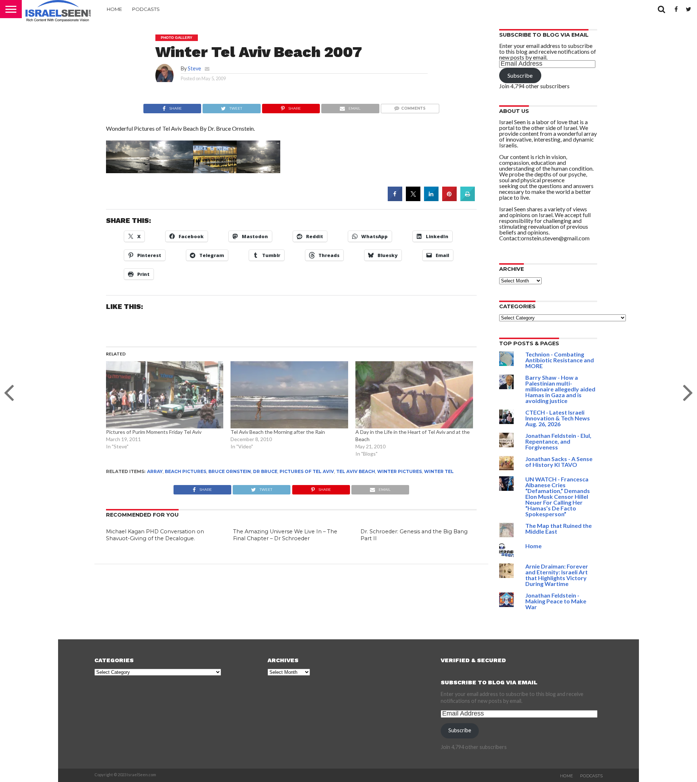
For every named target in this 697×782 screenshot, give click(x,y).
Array (155, 471)
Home (114, 9)
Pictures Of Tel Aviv (307, 471)
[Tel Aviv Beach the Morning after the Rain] (289, 394)
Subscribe (520, 75)
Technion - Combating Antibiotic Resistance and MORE (559, 360)
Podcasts (146, 9)
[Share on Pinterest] (449, 199)
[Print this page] (467, 199)
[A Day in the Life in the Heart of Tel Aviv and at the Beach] (414, 394)
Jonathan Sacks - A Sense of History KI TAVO (558, 461)
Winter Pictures (399, 471)
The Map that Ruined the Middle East (558, 528)
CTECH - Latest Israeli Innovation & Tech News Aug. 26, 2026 (557, 418)
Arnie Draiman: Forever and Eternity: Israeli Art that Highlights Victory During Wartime (556, 575)
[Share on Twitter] (413, 199)
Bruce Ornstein (229, 471)
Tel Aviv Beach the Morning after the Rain (278, 432)
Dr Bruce (265, 471)
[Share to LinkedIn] (431, 199)
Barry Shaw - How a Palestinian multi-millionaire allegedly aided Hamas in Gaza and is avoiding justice (560, 389)
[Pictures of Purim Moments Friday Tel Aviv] (165, 394)
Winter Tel (439, 471)
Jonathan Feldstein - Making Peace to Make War (555, 601)
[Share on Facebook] (395, 199)
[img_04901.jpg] (128, 170)
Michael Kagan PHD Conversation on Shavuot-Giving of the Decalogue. (155, 535)
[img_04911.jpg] (171, 170)
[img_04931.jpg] (258, 170)
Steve (194, 68)
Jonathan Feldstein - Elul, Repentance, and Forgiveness (558, 441)
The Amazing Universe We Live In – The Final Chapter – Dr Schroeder (285, 535)
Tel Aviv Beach (355, 471)
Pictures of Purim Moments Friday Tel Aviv (153, 432)
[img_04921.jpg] (215, 170)
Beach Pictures (185, 471)
